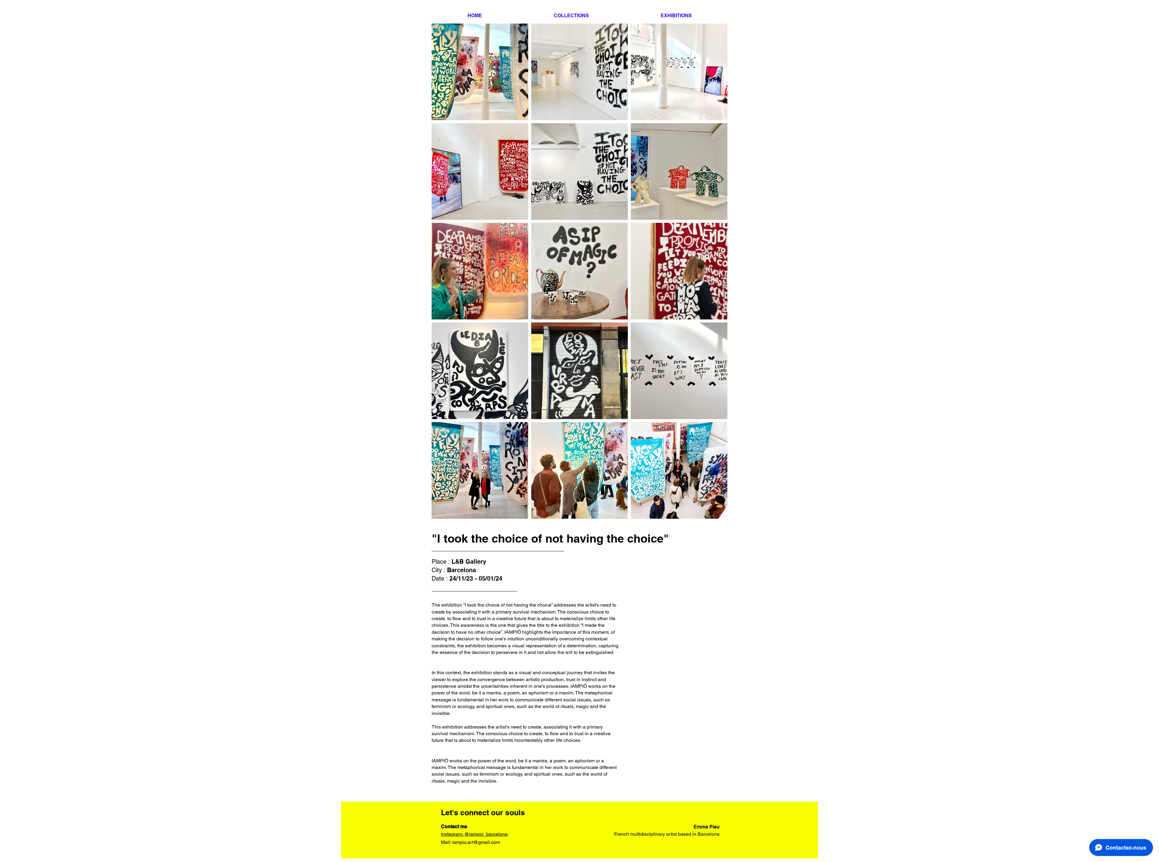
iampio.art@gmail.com (476, 842)
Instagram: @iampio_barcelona (474, 834)
